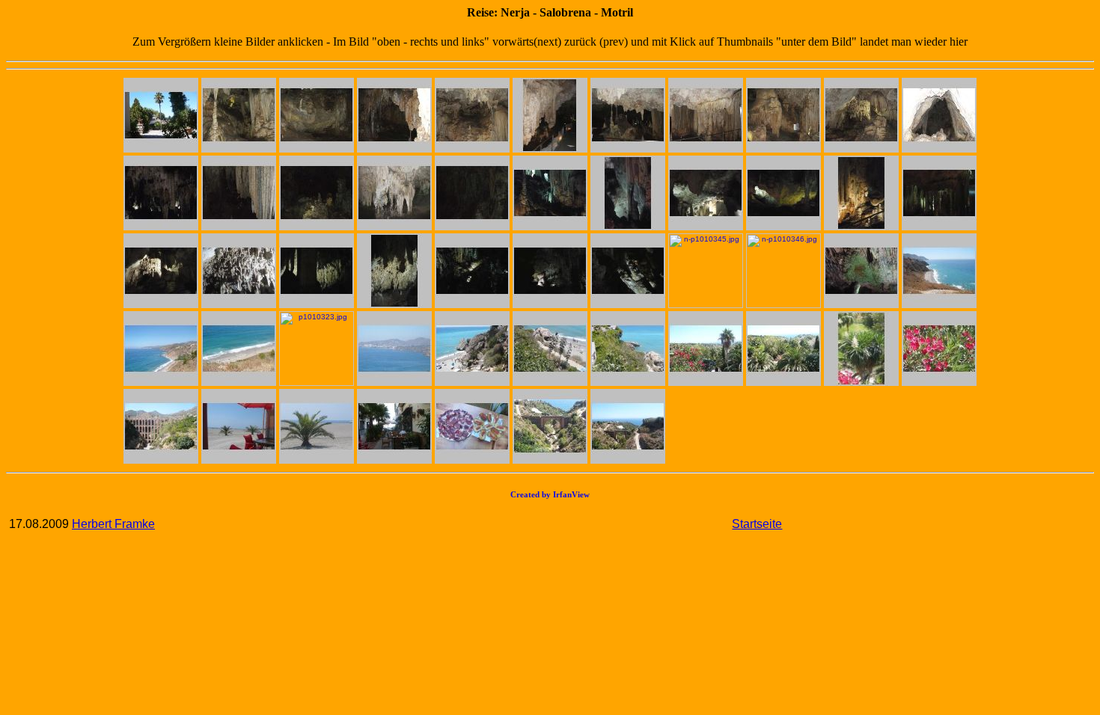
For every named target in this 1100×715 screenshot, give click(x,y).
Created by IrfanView (550, 494)
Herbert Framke (113, 524)
